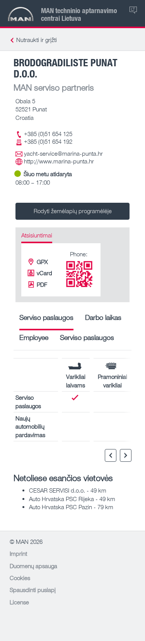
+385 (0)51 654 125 (48, 133)
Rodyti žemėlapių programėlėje (73, 210)
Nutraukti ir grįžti (36, 39)
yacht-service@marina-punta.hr (63, 153)
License (19, 602)
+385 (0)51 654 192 (48, 141)
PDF (42, 284)
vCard (44, 272)
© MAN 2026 (26, 541)
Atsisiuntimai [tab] (36, 235)
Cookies (20, 577)
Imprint (18, 553)
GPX (42, 261)
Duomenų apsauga (33, 565)
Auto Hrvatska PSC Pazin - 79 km (71, 506)
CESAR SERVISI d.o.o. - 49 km (67, 490)
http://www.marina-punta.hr (59, 161)
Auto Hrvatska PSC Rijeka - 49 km (72, 498)
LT (133, 9)
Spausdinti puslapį (33, 589)
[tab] (46, 320)
